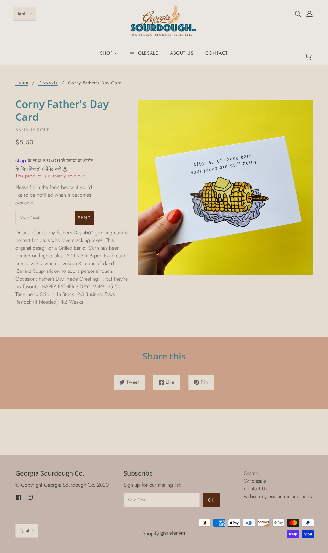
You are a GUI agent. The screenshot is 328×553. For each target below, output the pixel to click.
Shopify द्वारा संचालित (164, 533)
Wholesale (255, 481)
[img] (298, 13)
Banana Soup (32, 129)
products (48, 82)
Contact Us (255, 488)
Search (251, 473)
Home (21, 82)
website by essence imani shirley (278, 496)
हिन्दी (22, 14)
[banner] (164, 19)
